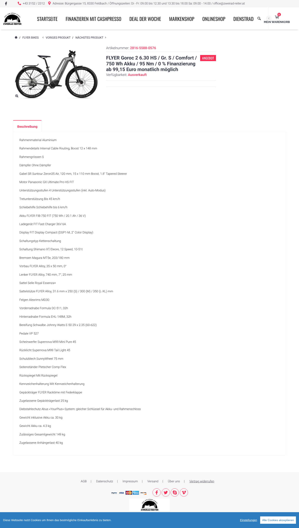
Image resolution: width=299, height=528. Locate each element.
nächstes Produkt (90, 37)
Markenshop (181, 18)
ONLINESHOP (213, 18)
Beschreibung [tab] (27, 126)
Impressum (130, 481)
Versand (152, 481)
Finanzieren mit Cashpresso (93, 18)
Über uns (174, 481)
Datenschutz (104, 481)
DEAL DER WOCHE (145, 18)
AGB (84, 481)
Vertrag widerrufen (201, 481)
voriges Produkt (59, 37)
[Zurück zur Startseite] (16, 37)
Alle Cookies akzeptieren (278, 520)
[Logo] (12, 18)
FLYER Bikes (30, 37)
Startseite (47, 18)
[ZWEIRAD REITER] (149, 504)
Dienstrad (243, 18)
